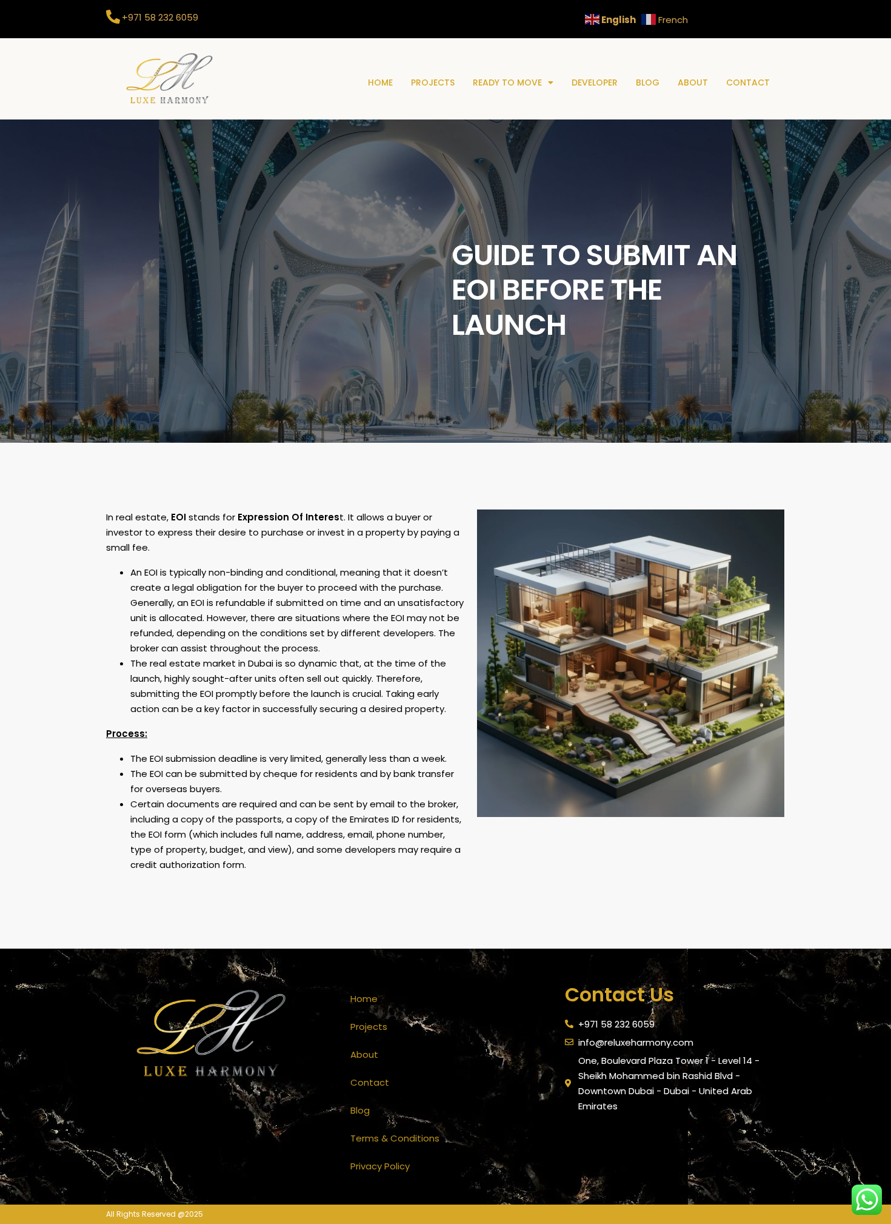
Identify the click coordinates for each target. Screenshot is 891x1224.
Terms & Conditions (394, 1138)
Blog (647, 82)
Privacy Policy (380, 1166)
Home (380, 82)
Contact (748, 82)
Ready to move (507, 82)
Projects (433, 82)
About (693, 82)
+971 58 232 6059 (160, 17)
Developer (595, 82)
